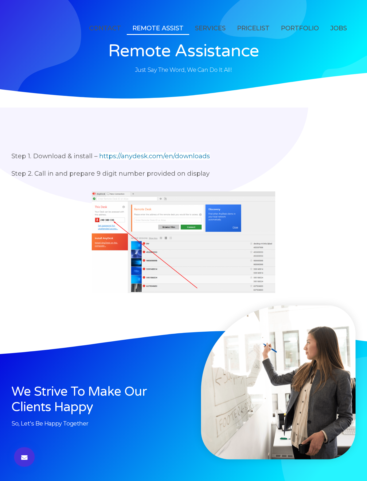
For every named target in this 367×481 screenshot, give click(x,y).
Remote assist (158, 28)
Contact (105, 28)
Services (210, 28)
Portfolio (300, 28)
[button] (24, 457)
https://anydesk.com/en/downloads (154, 156)
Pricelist (253, 28)
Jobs (338, 28)
